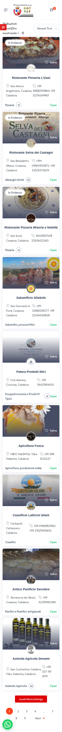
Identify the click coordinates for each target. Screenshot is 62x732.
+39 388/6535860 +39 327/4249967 (44, 90)
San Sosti (16, 235)
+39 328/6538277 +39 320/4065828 (43, 310)
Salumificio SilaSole (31, 297)
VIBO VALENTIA (20, 454)
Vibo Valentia (14, 674)
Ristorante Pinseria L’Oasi (31, 78)
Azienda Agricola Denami (31, 658)
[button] (7, 724)
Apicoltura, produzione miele (23, 468)
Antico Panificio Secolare (31, 589)
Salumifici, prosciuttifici (20, 324)
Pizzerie (9, 105)
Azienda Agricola (16, 686)
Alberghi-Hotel (14, 179)
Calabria (11, 95)
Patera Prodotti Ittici (31, 371)
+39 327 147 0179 (47, 671)
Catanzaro (12, 528)
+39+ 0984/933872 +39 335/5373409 (43, 165)
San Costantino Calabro (25, 669)
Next (38, 718)
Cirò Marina (17, 380)
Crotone (11, 384)
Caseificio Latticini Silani (31, 515)
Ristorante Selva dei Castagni (31, 152)
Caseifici (10, 542)
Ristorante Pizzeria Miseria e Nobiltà (31, 227)
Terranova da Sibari (22, 597)
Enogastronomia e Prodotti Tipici (22, 396)
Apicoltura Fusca (31, 446)
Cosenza (26, 90)
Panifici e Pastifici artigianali (23, 611)
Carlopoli (16, 523)
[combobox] (46, 28)
